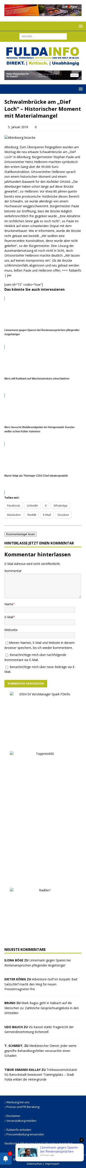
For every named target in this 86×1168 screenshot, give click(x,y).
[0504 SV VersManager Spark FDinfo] (43, 744)
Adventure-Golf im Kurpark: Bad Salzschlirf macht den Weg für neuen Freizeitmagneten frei (40, 984)
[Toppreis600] (43, 881)
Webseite (11, 630)
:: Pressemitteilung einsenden (24, 1134)
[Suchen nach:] (43, 36)
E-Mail (8, 617)
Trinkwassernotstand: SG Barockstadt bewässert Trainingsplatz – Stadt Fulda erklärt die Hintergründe (40, 1075)
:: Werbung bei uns (17, 1102)
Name (8, 604)
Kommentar (13, 571)
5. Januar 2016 (18, 127)
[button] (80, 26)
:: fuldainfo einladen (17, 1130)
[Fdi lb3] (43, 77)
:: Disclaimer (12, 1116)
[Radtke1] (43, 940)
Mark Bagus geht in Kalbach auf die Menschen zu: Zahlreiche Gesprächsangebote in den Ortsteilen (41, 1008)
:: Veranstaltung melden (20, 1121)
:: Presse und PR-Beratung (21, 1107)
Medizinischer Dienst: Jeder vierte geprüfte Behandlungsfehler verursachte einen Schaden (40, 1051)
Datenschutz (34, 1164)
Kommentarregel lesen (20, 534)
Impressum (52, 1164)
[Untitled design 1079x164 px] (43, 13)
